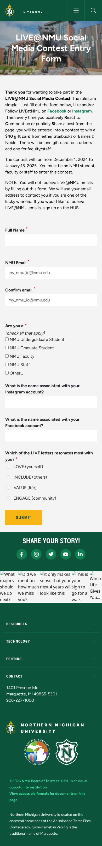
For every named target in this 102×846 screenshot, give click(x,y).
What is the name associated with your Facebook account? (42, 422)
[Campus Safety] (66, 752)
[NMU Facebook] (21, 554)
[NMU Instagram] (36, 554)
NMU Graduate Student (32, 347)
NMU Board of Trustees (40, 781)
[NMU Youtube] (65, 554)
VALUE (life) (25, 487)
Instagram (82, 111)
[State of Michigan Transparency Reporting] (37, 752)
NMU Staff (20, 364)
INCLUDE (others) (30, 477)
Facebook (56, 111)
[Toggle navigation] (75, 10)
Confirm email (18, 290)
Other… (16, 373)
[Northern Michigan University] (9, 10)
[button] (93, 10)
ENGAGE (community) (35, 498)
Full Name (15, 230)
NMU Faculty (22, 356)
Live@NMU (33, 12)
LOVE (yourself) (28, 466)
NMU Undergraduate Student (37, 339)
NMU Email (15, 262)
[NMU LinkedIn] (80, 554)
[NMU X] (51, 554)
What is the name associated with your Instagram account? (42, 388)
